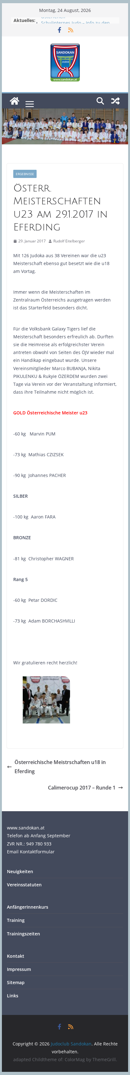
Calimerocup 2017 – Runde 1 (81, 787)
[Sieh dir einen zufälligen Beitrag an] (115, 100)
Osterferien (53, 19)
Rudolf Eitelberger (69, 241)
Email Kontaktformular (31, 852)
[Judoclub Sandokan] (14, 100)
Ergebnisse (25, 174)
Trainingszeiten (23, 934)
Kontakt (15, 956)
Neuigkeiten (20, 871)
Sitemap (16, 982)
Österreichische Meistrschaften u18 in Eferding (60, 767)
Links (12, 996)
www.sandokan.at (25, 828)
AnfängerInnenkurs (27, 907)
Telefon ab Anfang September (38, 836)
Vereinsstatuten (24, 885)
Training (16, 920)
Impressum (19, 969)
